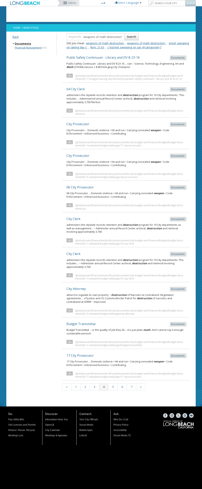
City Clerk (125, 219)
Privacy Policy (120, 424)
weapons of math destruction (105, 43)
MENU (72, 3)
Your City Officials (88, 419)
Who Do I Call (120, 419)
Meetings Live (15, 435)
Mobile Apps (86, 430)
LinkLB (83, 435)
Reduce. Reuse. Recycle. (22, 430)
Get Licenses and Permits (22, 424)
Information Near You (56, 419)
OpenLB (49, 424)
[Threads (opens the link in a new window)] (184, 415)
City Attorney (125, 289)
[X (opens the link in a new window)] (178, 415)
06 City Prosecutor (125, 187)
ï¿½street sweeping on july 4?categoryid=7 (134, 47)
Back (15, 37)
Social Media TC (122, 435)
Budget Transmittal (125, 324)
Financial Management (28, 47)
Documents (23, 43)
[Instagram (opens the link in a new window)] (171, 415)
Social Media (86, 424)
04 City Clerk (125, 89)
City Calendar (52, 430)
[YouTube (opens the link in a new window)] (191, 415)
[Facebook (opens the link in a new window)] (165, 415)
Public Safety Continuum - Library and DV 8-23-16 (125, 57)
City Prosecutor (125, 124)
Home (16, 27)
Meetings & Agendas (56, 435)
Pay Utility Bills (16, 419)
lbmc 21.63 (97, 47)
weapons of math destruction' (146, 43)
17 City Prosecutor (125, 355)
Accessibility (120, 430)
